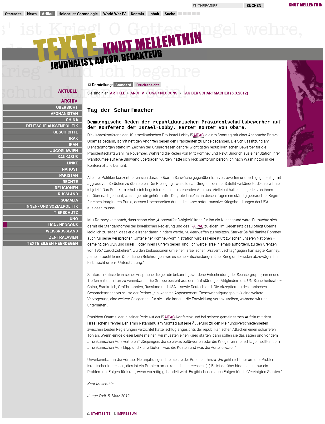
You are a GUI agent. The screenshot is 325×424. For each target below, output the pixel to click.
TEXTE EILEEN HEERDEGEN (52, 243)
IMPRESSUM (127, 413)
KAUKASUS (68, 156)
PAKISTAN (68, 175)
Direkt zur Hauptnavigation (25, 4)
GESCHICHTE (65, 132)
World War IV (114, 13)
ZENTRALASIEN (63, 237)
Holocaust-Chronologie (78, 13)
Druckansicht (147, 84)
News (32, 13)
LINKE (72, 163)
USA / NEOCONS (63, 224)
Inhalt (154, 13)
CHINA (72, 119)
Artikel (47, 13)
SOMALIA (69, 200)
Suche (170, 13)
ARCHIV (137, 92)
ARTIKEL (117, 92)
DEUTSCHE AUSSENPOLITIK (52, 125)
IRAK (73, 138)
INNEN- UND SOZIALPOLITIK (51, 206)
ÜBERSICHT (67, 107)
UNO (74, 218)
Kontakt (137, 13)
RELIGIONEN (66, 187)
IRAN (73, 144)
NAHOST (70, 169)
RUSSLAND (68, 194)
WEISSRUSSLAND (62, 231)
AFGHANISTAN (64, 113)
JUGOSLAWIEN (64, 150)
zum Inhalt (61, 4)
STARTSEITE (100, 413)
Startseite (13, 13)
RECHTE (70, 181)
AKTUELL (67, 91)
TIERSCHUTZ (66, 212)
